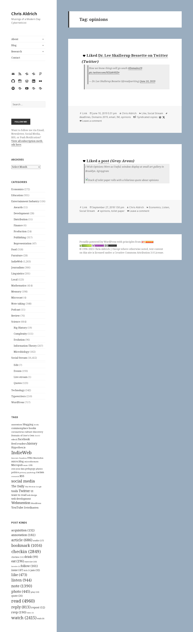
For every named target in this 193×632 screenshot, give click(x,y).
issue (17, 570)
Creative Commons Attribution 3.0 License (139, 252)
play (35, 592)
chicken (17, 557)
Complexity (20, 333)
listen (21, 580)
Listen (165, 207)
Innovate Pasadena (19, 458)
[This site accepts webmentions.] (98, 245)
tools (14, 491)
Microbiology (21, 351)
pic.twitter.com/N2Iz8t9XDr (104, 72)
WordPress (17, 402)
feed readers (19, 443)
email (112, 117)
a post (103, 160)
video (30, 613)
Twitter (24, 491)
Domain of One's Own (22, 435)
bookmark (26, 545)
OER (30, 465)
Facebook (24, 439)
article (21, 539)
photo (20, 591)
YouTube (17, 507)
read (23, 601)
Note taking (18, 303)
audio (38, 540)
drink (31, 557)
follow (29, 566)
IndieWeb (16, 261)
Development (21, 213)
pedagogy (30, 468)
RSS (22, 476)
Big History (20, 327)
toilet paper (118, 211)
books (36, 424)
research (15, 476)
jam (35, 570)
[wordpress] (160, 117)
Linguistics (17, 273)
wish (40, 618)
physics (39, 468)
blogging (28, 424)
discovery (38, 431)
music (25, 465)
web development (21, 498)
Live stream (20, 377)
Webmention (20, 503)
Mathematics (18, 285)
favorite (15, 566)
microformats (31, 461)
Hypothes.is (18, 447)
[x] (163, 117)
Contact (15, 57)
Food (14, 249)
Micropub (17, 465)
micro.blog (17, 461)
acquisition (23, 530)
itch (27, 570)
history (32, 443)
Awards (18, 207)
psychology (31, 472)
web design (32, 495)
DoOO (37, 436)
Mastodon (38, 458)
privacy (23, 472)
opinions (126, 117)
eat (17, 561)
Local (14, 279)
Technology (18, 390)
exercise (31, 561)
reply (21, 606)
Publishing (20, 237)
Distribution (21, 219)
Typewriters (18, 396)
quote (17, 595)
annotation (23, 535)
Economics (17, 189)
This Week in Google (33, 486)
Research (16, 51)
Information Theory (25, 345)
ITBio (30, 457)
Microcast (17, 297)
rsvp (18, 612)
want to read (18, 495)
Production (20, 231)
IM (118, 117)
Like (144, 113)
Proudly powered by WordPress (98, 241)
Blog (14, 45)
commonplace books (23, 428)
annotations (16, 424)
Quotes (18, 383)
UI (32, 491)
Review (15, 315)
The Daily (17, 486)
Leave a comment (92, 120)
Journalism (17, 267)
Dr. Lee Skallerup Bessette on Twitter (133, 55)
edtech (14, 439)
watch (23, 617)
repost (38, 607)
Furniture (17, 255)
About (14, 39)
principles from (132, 241)
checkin (26, 551)
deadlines (84, 117)
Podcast (15, 309)
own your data (18, 468)
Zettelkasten (31, 507)
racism (40, 472)
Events (17, 371)
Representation (22, 243)
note (21, 586)
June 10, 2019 (147, 81)
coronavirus (17, 431)
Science (15, 321)
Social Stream (19, 357)
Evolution (19, 339)
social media (23, 481)
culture (28, 431)
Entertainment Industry (25, 201)
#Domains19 (135, 68)
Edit (16, 365)
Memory (16, 291)
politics (15, 472)
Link (84, 113)
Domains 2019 (100, 117)
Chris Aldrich (24, 13)
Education (17, 195)
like (19, 574)
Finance (18, 225)
